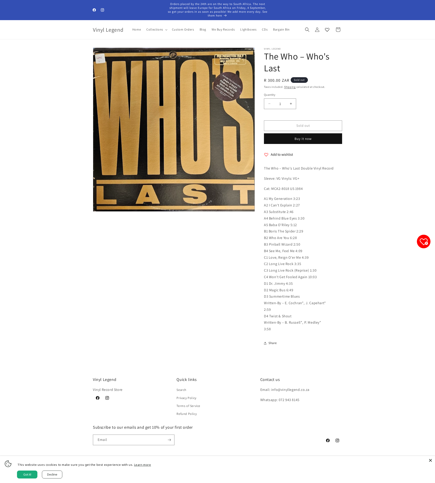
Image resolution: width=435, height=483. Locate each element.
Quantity (269, 95)
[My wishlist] (327, 30)
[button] (156, 29)
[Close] (430, 460)
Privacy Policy (186, 398)
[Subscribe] (169, 440)
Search (181, 390)
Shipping (290, 86)
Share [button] (272, 343)
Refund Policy (186, 414)
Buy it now (303, 138)
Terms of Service (188, 406)
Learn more (142, 465)
